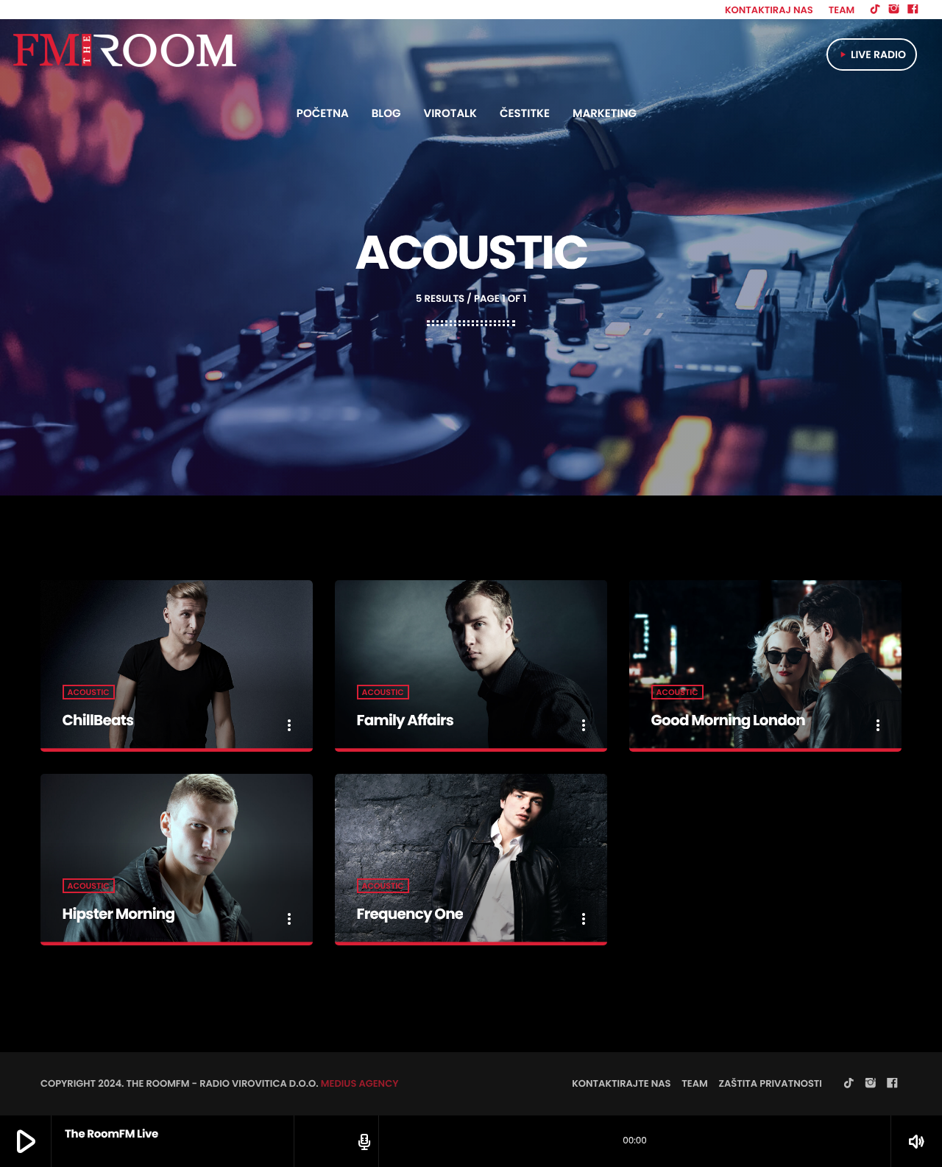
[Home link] (123, 54)
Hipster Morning (119, 913)
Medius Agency (360, 1083)
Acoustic (89, 692)
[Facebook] (912, 9)
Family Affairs (405, 720)
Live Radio (871, 54)
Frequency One (410, 913)
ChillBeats (98, 720)
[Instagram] (894, 9)
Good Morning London (728, 720)
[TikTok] (875, 9)
